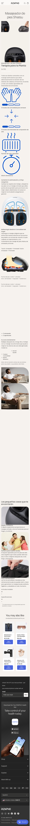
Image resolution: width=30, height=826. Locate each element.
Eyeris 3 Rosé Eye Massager (21, 628)
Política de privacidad (16, 820)
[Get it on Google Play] (15, 732)
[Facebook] (12, 814)
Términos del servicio (5, 822)
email (3, 691)
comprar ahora (6, 70)
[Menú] (2, 3)
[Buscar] (24, 3)
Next (26, 694)
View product (8, 635)
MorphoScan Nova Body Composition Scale (7, 628)
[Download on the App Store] (15, 729)
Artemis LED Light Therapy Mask (21, 653)
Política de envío (15, 822)
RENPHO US (9, 817)
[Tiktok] (18, 814)
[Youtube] (9, 814)
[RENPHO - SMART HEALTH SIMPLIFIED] (14, 810)
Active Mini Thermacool (7, 653)
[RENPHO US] (14, 3)
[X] (5, 814)
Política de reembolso (5, 820)
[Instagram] (2, 814)
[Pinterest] (15, 814)
